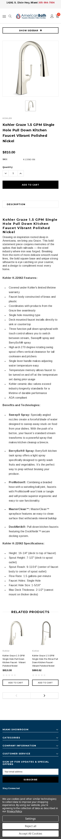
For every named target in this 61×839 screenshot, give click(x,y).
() (58, 14)
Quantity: (8, 167)
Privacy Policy (14, 811)
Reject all (30, 826)
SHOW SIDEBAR (28, 30)
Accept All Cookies (30, 833)
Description (16, 204)
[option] (30, 69)
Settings (30, 818)
